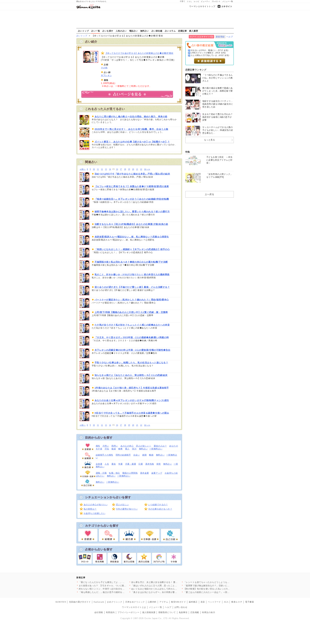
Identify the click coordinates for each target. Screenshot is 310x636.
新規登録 (220, 36)
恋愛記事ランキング (196, 69)
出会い (136, 455)
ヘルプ (229, 36)
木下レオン (106, 75)
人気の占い (121, 30)
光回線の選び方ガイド (80, 602)
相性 (98, 446)
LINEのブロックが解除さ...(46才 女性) (208, 53)
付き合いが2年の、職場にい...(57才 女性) (209, 50)
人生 (107, 464)
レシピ (196, 1)
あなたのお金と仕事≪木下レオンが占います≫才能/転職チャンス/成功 (132, 400)
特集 (187, 152)
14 (110, 169)
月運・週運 (130, 464)
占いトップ (83, 30)
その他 (104, 67)
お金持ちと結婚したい (94, 513)
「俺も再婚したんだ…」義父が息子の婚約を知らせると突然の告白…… (114, 592)
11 (98, 169)
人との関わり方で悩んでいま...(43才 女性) (210, 55)
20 (133, 169)
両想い (114, 446)
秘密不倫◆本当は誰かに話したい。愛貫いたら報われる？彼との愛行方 (132, 211)
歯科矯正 (193, 602)
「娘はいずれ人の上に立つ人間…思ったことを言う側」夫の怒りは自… (166, 585)
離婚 (151, 455)
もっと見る (209, 140)
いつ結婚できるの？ (158, 504)
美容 (203, 602)
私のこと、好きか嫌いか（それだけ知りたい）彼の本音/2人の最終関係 (132, 274)
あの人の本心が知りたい (96, 504)
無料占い (144, 30)
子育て (182, 1)
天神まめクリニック (135, 602)
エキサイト (226, 6)
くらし (189, 1)
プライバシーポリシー (128, 612)
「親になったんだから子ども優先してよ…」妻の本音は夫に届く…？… (114, 582)
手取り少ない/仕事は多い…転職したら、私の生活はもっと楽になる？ (131, 362)
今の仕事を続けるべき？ (160, 509)
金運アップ (156, 473)
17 (121, 169)
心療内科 (152, 602)
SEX (134, 449)
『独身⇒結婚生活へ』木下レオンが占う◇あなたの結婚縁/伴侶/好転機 (132, 199)
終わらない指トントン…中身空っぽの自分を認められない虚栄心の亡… (114, 589)
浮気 (107, 449)
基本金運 (144, 473)
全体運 (99, 464)
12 (102, 169)
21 (137, 169)
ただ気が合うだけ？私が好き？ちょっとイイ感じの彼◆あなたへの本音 (132, 324)
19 (129, 169)
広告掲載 (194, 612)
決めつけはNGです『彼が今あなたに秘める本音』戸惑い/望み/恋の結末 (132, 173)
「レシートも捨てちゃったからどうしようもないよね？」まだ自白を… (219, 582)
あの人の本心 (127, 446)
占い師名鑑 (156, 30)
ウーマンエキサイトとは (134, 607)
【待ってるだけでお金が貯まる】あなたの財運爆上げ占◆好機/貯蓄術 (139, 53)
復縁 (113, 449)
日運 (140, 464)
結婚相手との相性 (104, 455)
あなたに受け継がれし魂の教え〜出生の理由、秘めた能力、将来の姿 (131, 116)
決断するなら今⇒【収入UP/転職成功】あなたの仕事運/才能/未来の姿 (131, 224)
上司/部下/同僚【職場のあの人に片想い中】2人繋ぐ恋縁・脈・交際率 (131, 312)
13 (106, 169)
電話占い (133, 30)
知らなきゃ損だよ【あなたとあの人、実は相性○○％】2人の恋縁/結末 (131, 375)
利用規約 (110, 612)
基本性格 (149, 464)
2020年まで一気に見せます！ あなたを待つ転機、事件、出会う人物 (131, 129)
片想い (106, 446)
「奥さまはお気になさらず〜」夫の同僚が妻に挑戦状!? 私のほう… (164, 592)
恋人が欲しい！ (143, 446)
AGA (226, 602)
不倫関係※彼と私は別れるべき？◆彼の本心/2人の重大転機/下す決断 (131, 262)
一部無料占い (155, 449)
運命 (113, 464)
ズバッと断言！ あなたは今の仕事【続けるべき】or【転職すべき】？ (132, 141)
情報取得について (167, 612)
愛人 (127, 449)
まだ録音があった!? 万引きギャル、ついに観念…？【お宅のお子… (112, 585)
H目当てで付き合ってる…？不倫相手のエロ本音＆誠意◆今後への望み (132, 413)
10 (94, 169)
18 (125, 169)
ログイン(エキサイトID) (201, 36)
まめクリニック (114, 602)
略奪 (120, 449)
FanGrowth (99, 602)
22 (141, 169)
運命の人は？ (160, 446)
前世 (158, 464)
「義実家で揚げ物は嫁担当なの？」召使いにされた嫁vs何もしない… (217, 585)
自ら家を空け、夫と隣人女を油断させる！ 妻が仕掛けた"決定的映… (164, 582)
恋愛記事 (182, 30)
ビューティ (205, 1)
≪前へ (83, 169)
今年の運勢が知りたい (127, 509)
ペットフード (214, 602)
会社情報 (98, 612)
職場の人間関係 (130, 473)
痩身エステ (236, 602)
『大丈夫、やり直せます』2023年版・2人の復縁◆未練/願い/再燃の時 (132, 337)
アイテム (163, 602)
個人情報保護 (148, 612)
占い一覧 (95, 30)
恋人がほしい (122, 504)
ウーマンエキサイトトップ (202, 6)
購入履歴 (193, 30)
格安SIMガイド (178, 602)
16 (117, 169)
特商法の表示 (208, 612)
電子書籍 (249, 602)
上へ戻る (209, 194)
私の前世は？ (90, 509)
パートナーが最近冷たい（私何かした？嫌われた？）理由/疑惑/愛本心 (132, 299)
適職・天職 (101, 473)
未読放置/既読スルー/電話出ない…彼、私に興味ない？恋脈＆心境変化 (132, 236)
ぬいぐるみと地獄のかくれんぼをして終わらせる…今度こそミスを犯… (166, 589)
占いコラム (170, 30)
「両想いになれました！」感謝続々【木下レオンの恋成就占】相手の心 (132, 249)
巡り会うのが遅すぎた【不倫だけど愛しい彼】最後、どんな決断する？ (132, 287)
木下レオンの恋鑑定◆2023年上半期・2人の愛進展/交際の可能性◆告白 (132, 350)
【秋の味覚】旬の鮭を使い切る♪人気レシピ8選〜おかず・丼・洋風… (218, 589)
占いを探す (107, 30)
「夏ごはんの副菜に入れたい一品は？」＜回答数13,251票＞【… (215, 592)
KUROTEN (61, 602)
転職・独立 (114, 473)
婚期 (144, 455)
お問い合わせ (180, 607)
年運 (120, 464)
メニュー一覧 (227, 1)
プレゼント (216, 1)
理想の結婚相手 (123, 455)
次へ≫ (147, 169)
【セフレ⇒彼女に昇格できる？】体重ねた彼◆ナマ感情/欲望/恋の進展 (132, 186)
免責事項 (183, 612)
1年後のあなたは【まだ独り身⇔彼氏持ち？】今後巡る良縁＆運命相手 (132, 387)
